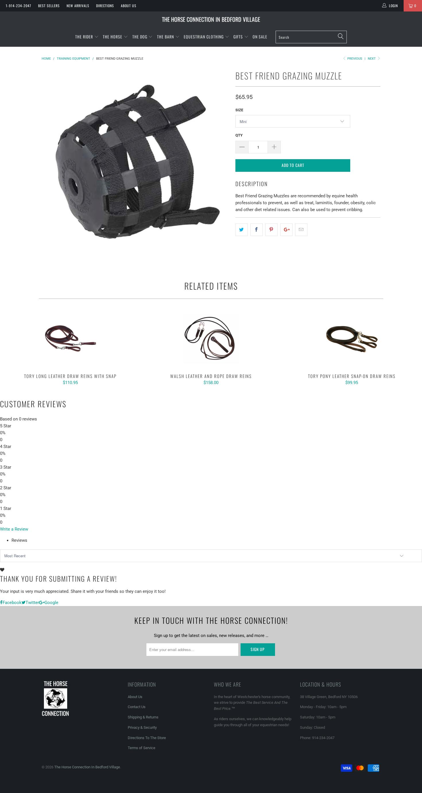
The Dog (140, 37)
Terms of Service (141, 748)
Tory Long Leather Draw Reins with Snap (70, 339)
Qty (239, 135)
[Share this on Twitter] (241, 229)
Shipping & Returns (143, 717)
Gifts (238, 37)
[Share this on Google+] (286, 229)
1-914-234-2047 (18, 5)
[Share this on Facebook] (256, 229)
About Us (128, 5)
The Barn (165, 37)
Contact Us (137, 707)
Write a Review (14, 529)
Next (372, 59)
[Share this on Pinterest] (271, 229)
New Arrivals (78, 5)
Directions (105, 5)
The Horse (112, 37)
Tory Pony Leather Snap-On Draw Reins (352, 339)
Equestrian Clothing (204, 37)
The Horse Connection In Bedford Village (211, 19)
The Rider (84, 37)
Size (239, 110)
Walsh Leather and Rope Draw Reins (211, 339)
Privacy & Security (142, 727)
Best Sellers (49, 5)
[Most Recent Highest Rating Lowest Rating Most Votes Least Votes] (211, 556)
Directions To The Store (147, 738)
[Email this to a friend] (301, 229)
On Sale (260, 37)
